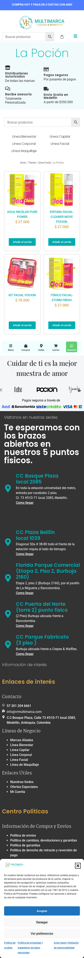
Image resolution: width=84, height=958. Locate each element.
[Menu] (10, 346)
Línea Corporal (21, 755)
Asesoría (71, 350)
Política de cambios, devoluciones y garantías (43, 840)
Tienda (32, 162)
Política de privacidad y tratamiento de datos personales (30, 947)
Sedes (41, 350)
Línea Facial (44, 162)
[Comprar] (26, 346)
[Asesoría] (71, 346)
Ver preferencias (42, 933)
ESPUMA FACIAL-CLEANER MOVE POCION (62, 217)
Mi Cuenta (17, 792)
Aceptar (42, 911)
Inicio (23, 162)
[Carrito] (55, 346)
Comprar (25, 350)
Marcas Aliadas (21, 740)
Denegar (42, 922)
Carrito (55, 350)
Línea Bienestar (21, 745)
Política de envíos (23, 835)
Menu (11, 350)
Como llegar (25, 503)
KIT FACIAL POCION (22, 295)
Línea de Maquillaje (24, 765)
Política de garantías (25, 845)
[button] (78, 866)
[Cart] (62, 36)
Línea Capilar (20, 750)
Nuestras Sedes (21, 782)
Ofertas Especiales (24, 787)
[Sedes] (41, 346)
